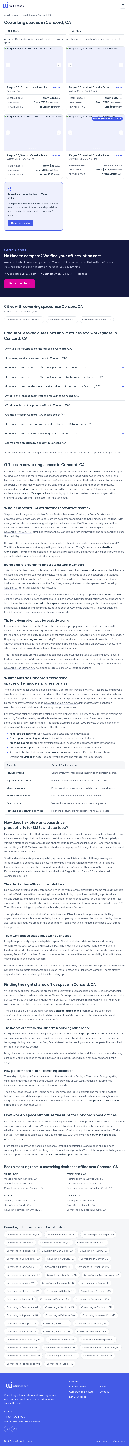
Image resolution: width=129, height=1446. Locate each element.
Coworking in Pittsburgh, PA (93, 1267)
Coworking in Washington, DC (23, 1234)
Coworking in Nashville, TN (21, 1331)
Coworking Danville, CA (83, 608)
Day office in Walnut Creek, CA (84, 1183)
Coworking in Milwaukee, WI (91, 1323)
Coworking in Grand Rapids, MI (23, 1355)
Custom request (78, 1386)
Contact (104, 1391)
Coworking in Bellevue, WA (60, 1315)
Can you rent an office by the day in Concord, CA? (64, 443)
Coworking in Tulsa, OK (61, 1339)
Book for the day (20, 223)
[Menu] (123, 5)
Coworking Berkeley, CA (18, 532)
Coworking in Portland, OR (92, 1331)
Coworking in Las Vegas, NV (98, 1234)
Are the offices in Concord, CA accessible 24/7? (64, 415)
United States (28, 15)
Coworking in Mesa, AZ (56, 1323)
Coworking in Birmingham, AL (97, 1339)
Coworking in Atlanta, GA (91, 1242)
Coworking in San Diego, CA (57, 1250)
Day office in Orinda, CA (17, 1205)
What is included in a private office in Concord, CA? (64, 405)
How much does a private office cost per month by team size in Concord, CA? (64, 377)
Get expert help (19, 283)
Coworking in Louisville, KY (62, 1355)
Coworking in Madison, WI (97, 1355)
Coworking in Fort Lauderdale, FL (100, 1347)
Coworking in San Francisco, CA (101, 1275)
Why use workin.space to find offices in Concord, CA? (64, 349)
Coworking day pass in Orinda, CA (23, 1209)
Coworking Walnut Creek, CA (61, 703)
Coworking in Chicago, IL (20, 1242)
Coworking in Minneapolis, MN (23, 1363)
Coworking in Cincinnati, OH (96, 1307)
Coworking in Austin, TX (93, 1250)
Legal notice (101, 1441)
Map (78, 31)
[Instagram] (14, 1429)
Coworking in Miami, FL (58, 1267)
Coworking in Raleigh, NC (60, 1291)
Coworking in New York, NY (55, 1242)
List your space (77, 1396)
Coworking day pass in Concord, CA (24, 1188)
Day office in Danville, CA (81, 1205)
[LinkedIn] (7, 1429)
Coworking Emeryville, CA (93, 644)
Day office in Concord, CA (18, 1183)
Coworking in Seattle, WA (21, 1283)
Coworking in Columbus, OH (59, 1347)
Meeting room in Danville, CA (83, 1200)
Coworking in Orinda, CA (62, 319)
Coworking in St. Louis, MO (96, 1291)
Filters (15, 31)
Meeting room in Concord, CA (20, 1178)
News (103, 1386)
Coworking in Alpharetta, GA (23, 1315)
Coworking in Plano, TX (60, 1363)
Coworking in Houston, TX (61, 1234)
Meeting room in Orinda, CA (19, 1200)
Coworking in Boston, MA (54, 1299)
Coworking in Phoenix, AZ (21, 1250)
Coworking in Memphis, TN (21, 1323)
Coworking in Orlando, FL (95, 1283)
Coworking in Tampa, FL (20, 1299)
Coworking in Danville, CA (96, 319)
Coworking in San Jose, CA (60, 1307)
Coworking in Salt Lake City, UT (24, 1339)
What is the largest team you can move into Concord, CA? (64, 396)
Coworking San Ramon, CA (19, 668)
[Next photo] (59, 65)
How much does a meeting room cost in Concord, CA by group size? (64, 424)
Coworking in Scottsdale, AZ (22, 1307)
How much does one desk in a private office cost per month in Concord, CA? (64, 386)
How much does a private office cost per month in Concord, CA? (64, 367)
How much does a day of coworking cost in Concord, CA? (64, 433)
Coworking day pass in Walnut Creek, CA (89, 1188)
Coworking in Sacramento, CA (92, 1299)
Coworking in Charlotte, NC (62, 1275)
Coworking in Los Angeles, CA (23, 1258)
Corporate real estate (81, 1391)
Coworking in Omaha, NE (57, 1331)
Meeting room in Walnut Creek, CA (86, 1178)
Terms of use (118, 1441)
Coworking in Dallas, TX (60, 1258)
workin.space (11, 15)
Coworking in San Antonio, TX (23, 1275)
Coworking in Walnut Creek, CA (24, 319)
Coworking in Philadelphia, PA (23, 1291)
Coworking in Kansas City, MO (99, 1315)
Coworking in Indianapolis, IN (58, 1283)
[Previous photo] (8, 65)
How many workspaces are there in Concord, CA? (64, 358)
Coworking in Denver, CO (95, 1258)
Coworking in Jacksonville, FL (22, 1267)
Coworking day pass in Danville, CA (86, 1209)
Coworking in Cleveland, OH (22, 1347)
